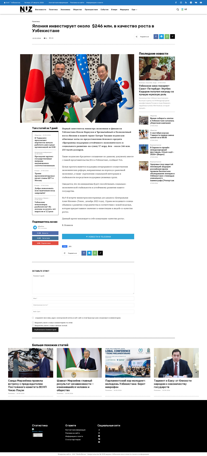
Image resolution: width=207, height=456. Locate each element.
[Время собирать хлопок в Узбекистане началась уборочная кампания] (143, 120)
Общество (38, 135)
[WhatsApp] (167, 36)
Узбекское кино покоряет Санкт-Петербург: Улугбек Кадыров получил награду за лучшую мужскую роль (156, 90)
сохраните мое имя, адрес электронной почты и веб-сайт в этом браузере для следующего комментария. (78, 318)
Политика (36, 21)
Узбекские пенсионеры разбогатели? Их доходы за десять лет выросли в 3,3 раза (45, 207)
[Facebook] (175, 2)
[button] (178, 9)
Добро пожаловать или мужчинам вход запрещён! (45, 190)
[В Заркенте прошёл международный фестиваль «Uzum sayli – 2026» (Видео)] (143, 149)
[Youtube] (200, 2)
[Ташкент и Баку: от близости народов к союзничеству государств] (176, 363)
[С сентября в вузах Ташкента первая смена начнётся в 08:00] (143, 134)
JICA (70, 246)
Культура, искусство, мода (147, 82)
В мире (37, 170)
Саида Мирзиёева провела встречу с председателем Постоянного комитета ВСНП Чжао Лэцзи (27, 385)
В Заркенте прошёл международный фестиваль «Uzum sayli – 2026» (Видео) (162, 151)
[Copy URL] (172, 36)
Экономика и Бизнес (41, 198)
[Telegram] (190, 2)
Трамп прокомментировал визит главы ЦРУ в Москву (45, 177)
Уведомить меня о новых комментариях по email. (53, 323)
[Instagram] (181, 2)
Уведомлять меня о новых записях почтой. (51, 325)
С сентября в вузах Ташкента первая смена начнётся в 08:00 (162, 135)
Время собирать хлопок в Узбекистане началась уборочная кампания (162, 120)
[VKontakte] (195, 2)
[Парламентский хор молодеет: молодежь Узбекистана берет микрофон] (127, 363)
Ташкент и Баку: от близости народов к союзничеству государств (173, 384)
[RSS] (186, 2)
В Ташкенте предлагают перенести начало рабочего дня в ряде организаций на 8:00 (45, 142)
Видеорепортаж (155, 145)
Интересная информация (43, 152)
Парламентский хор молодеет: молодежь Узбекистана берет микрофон (125, 384)
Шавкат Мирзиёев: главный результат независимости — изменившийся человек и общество (75, 385)
